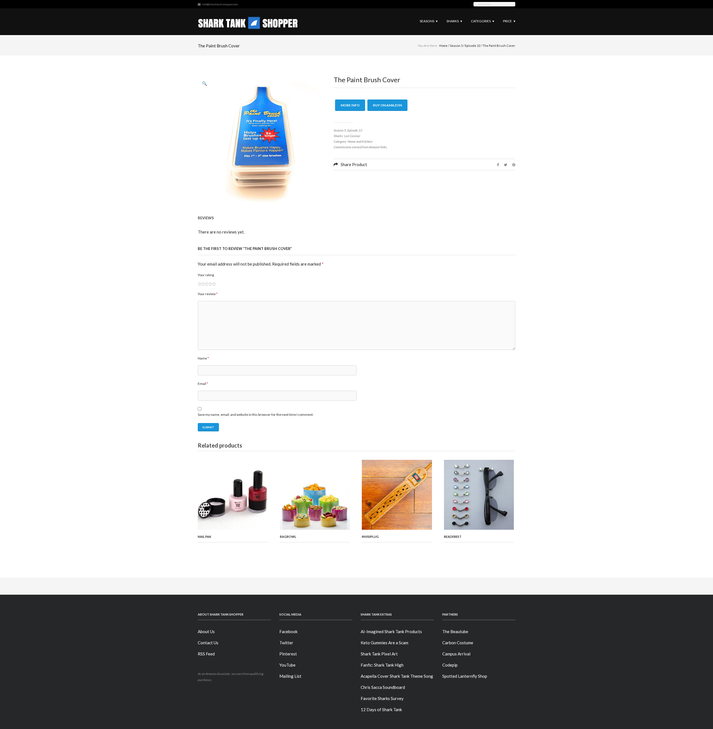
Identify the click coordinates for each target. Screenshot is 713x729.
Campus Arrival (456, 653)
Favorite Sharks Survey (382, 698)
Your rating (206, 275)
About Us (206, 631)
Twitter (286, 642)
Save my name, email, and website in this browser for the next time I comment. (256, 414)
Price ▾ (509, 21)
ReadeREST (453, 536)
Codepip (450, 664)
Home (443, 45)
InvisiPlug (370, 536)
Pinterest (288, 653)
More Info (350, 105)
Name (203, 358)
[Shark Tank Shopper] (248, 21)
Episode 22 (472, 45)
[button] (204, 83)
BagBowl (288, 536)
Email (203, 383)
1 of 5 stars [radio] (199, 284)
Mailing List (290, 676)
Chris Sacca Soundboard (383, 687)
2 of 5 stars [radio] (201, 284)
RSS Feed (206, 653)
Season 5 (456, 45)
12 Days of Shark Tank (381, 709)
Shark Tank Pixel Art (379, 653)
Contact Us (208, 642)
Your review (208, 294)
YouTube (287, 664)
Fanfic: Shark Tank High (382, 664)
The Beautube (455, 631)
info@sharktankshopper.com (220, 4)
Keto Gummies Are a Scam (384, 642)
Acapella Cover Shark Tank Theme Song (397, 676)
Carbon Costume (457, 642)
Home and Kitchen (360, 141)
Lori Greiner (352, 136)
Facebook (288, 631)
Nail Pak (204, 536)
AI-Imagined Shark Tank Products (391, 631)
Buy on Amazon (387, 105)
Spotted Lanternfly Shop (464, 676)
